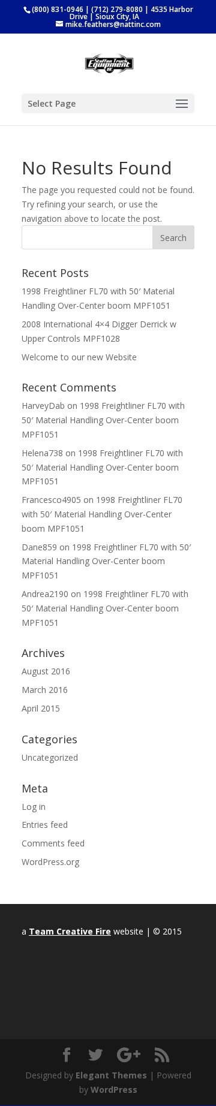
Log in (34, 806)
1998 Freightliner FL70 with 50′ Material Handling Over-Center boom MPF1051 (103, 420)
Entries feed (45, 824)
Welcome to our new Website (79, 357)
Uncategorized (50, 757)
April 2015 (41, 708)
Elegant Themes (111, 1075)
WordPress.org (50, 861)
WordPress (114, 1089)
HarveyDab (43, 405)
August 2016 (46, 671)
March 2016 (45, 689)
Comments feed (53, 843)
